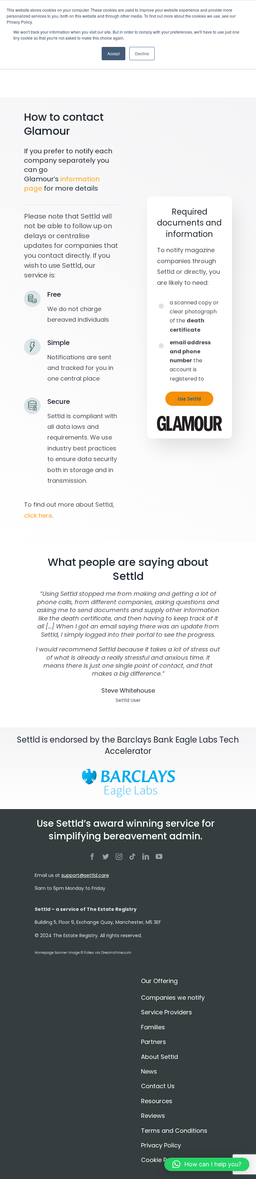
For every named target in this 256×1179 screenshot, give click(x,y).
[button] (206, 1164)
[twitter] (105, 856)
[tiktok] (132, 856)
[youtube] (159, 856)
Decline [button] (142, 53)
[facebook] (92, 856)
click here (38, 515)
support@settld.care (85, 875)
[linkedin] (145, 856)
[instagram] (119, 856)
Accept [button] (113, 53)
